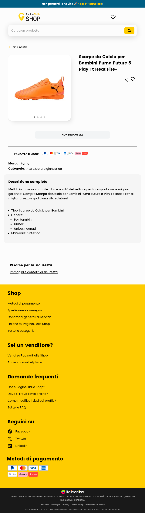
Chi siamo (44, 505)
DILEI (108, 497)
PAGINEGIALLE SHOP (54, 497)
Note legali (55, 505)
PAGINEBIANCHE (83, 497)
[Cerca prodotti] (129, 30)
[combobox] (72, 30)
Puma (25, 163)
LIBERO (13, 497)
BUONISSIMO (66, 500)
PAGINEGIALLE (36, 497)
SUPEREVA (79, 500)
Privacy (65, 505)
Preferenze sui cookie (95, 505)
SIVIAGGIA (117, 497)
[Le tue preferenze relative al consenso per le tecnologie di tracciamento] (138, 506)
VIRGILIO (23, 497)
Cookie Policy (77, 505)
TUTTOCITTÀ (98, 497)
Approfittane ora (90, 4)
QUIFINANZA (129, 497)
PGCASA (70, 497)
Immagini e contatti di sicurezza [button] (34, 272)
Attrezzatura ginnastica (44, 169)
